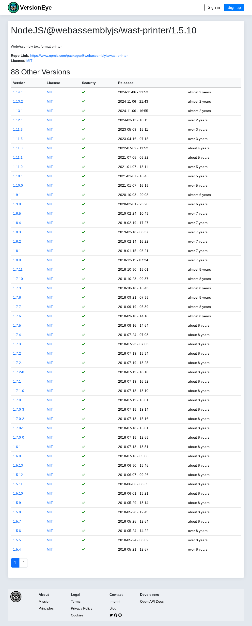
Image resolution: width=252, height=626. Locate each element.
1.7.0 (17, 400)
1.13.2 (18, 101)
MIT (29, 61)
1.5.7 (17, 521)
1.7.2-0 (18, 372)
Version (19, 83)
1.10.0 (18, 185)
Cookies (77, 615)
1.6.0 (17, 456)
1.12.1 (18, 120)
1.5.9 (17, 503)
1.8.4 (17, 223)
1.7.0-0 (18, 437)
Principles (46, 608)
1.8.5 (17, 213)
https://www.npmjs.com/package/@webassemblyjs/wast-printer (79, 55)
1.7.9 (17, 288)
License (53, 83)
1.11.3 (18, 148)
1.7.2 (17, 353)
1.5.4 (17, 549)
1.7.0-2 (18, 419)
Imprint (115, 601)
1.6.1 (17, 447)
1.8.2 (17, 241)
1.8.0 (17, 260)
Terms (75, 601)
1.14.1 (18, 92)
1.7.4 (17, 335)
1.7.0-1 (18, 428)
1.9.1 (17, 195)
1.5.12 (18, 475)
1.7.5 (17, 325)
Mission (44, 601)
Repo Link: (20, 55)
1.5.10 (18, 493)
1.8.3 (17, 232)
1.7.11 (18, 269)
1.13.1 (18, 111)
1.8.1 (17, 251)
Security (89, 83)
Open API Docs (152, 601)
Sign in (214, 7)
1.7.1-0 (18, 391)
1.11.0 (18, 167)
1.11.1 (18, 157)
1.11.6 (18, 129)
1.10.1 (18, 176)
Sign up (234, 7)
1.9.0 (17, 204)
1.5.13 (18, 465)
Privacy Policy (81, 608)
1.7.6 (17, 316)
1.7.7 (17, 307)
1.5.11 (18, 484)
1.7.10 (18, 279)
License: (18, 61)
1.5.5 (17, 540)
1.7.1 (17, 381)
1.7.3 (17, 344)
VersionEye (36, 7)
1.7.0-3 (18, 409)
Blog (113, 608)
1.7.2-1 (18, 363)
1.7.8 (17, 297)
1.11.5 (18, 139)
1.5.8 (17, 512)
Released (126, 83)
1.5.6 (17, 531)
